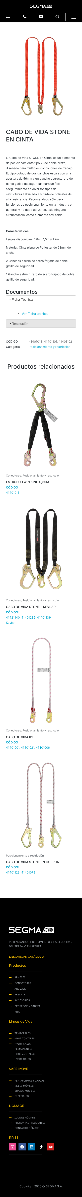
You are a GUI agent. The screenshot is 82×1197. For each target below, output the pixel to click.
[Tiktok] (41, 1146)
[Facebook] (22, 1146)
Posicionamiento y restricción (49, 347)
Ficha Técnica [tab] (22, 299)
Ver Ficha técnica (35, 313)
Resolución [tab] (20, 323)
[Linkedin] (31, 1146)
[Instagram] (12, 1146)
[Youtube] (50, 1146)
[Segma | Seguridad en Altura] (41, 6)
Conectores (13, 475)
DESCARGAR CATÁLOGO (26, 956)
